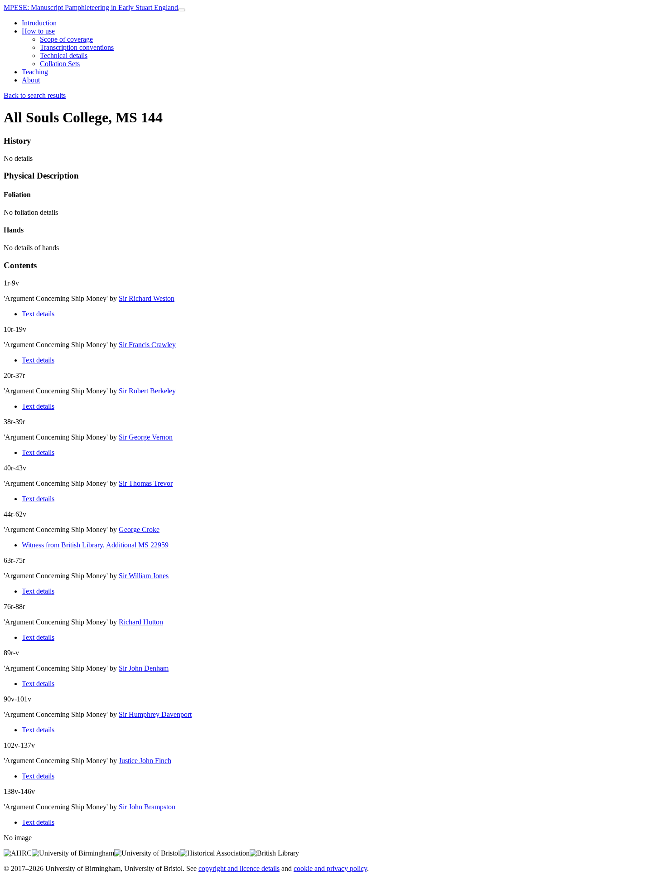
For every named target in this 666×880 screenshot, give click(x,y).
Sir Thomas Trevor (146, 483)
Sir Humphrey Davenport (155, 714)
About (31, 80)
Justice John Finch (145, 760)
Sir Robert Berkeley (147, 391)
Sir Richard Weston (146, 298)
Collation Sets (60, 64)
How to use (38, 31)
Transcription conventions (77, 47)
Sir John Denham (144, 668)
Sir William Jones (144, 576)
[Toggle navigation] (181, 10)
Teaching (35, 72)
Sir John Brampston (147, 807)
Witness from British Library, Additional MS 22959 (95, 545)
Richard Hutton (141, 622)
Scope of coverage (66, 39)
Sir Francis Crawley (147, 344)
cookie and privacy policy (330, 868)
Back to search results (35, 95)
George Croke (139, 529)
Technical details (63, 55)
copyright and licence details (239, 868)
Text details (38, 314)
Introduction (39, 23)
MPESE (91, 7)
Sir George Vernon (146, 437)
